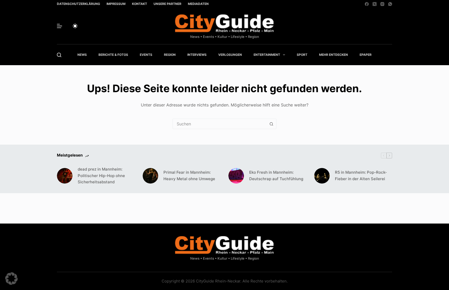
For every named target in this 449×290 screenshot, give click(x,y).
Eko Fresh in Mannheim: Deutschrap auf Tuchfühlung (276, 175)
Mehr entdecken (333, 55)
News (82, 55)
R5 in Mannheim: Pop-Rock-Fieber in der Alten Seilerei (361, 175)
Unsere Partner (167, 4)
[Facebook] (367, 4)
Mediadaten (198, 4)
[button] (11, 278)
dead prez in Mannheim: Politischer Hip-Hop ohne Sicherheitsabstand (101, 176)
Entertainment (267, 55)
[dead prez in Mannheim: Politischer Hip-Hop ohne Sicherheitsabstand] (64, 176)
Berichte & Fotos (113, 55)
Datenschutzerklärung (78, 4)
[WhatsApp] (390, 4)
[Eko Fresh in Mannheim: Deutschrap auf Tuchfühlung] (236, 176)
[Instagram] (382, 4)
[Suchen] (59, 55)
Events (146, 55)
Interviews (197, 55)
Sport (302, 55)
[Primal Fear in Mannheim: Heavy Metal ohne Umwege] (150, 176)
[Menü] (59, 26)
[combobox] (219, 124)
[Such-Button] (271, 124)
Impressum (116, 4)
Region (170, 55)
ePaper (366, 55)
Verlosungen (230, 55)
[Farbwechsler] (75, 26)
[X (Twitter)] (375, 4)
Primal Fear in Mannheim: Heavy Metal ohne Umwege (189, 175)
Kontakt (139, 4)
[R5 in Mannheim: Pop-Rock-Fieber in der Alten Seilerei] (322, 176)
